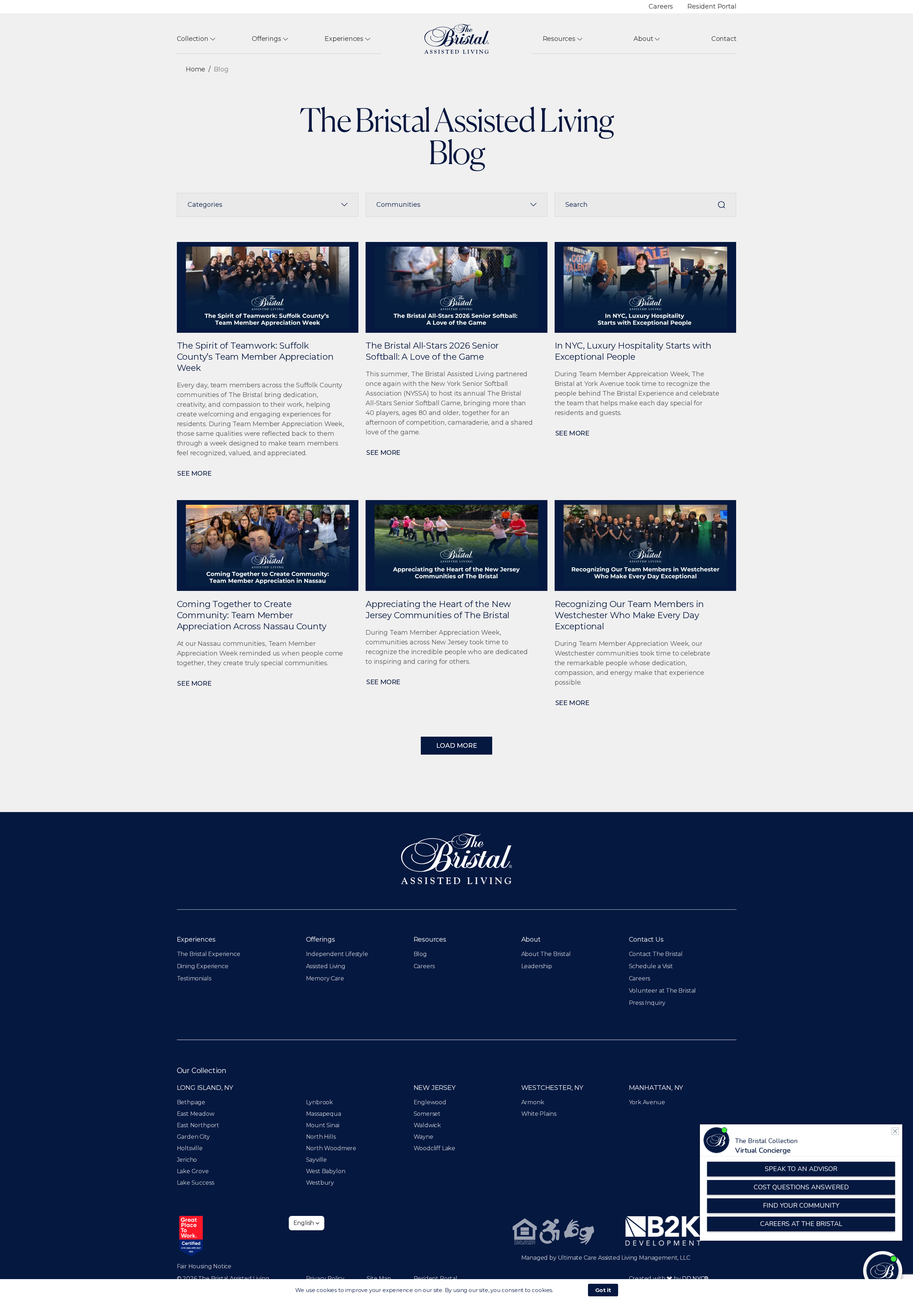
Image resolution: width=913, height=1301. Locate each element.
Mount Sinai (322, 1125)
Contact (723, 39)
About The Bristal (546, 954)
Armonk (532, 1102)
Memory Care (325, 978)
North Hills (321, 1136)
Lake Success (195, 1182)
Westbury (320, 1182)
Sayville (316, 1159)
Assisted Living (325, 966)
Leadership (536, 966)
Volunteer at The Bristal (662, 990)
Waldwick (427, 1125)
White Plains (538, 1113)
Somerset (427, 1113)
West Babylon (325, 1171)
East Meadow (196, 1113)
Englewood (430, 1102)
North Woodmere (331, 1148)
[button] (306, 1223)
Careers (661, 6)
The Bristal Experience (208, 954)
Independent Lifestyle (337, 954)
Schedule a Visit (651, 966)
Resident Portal (711, 6)
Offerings (266, 39)
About (643, 39)
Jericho (187, 1159)
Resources (559, 39)
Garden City (193, 1136)
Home (195, 69)
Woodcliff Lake (434, 1148)
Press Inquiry (647, 1002)
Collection (192, 39)
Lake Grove (193, 1171)
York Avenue (647, 1102)
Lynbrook (319, 1102)
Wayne (423, 1136)
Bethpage (191, 1102)
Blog (420, 954)
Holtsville (190, 1148)
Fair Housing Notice (204, 1266)
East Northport (198, 1125)
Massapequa (323, 1113)
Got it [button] (603, 1290)
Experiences (344, 39)
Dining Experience (203, 966)
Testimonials (194, 978)
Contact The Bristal (656, 954)
